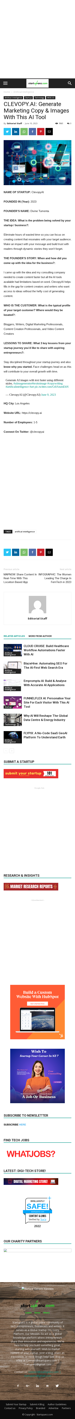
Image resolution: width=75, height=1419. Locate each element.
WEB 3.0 (50, 97)
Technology (39, 97)
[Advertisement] (37, 39)
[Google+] (27, 1386)
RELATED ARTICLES (14, 636)
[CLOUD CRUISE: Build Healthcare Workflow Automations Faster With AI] (13, 650)
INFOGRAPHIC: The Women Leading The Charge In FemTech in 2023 (54, 578)
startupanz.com (37, 1212)
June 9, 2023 (48, 394)
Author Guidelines (57, 1404)
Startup (28, 97)
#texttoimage (39, 383)
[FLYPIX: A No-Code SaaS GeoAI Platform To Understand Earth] (13, 737)
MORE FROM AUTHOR (40, 636)
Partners (66, 1408)
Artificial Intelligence (23, 91)
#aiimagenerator (22, 383)
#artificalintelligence (17, 386)
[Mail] (47, 1386)
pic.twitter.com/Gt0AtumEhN (52, 386)
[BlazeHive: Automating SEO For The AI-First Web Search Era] (13, 667)
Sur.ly (43, 1219)
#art (31, 386)
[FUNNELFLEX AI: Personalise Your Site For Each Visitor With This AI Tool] (13, 702)
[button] (70, 83)
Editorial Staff (14, 123)
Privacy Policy (26, 1408)
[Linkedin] (37, 1386)
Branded (40, 1408)
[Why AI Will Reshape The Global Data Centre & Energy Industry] (13, 720)
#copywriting (55, 383)
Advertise (53, 1408)
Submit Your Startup (16, 1404)
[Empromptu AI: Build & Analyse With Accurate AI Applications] (13, 685)
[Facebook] (17, 1386)
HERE (22, 1124)
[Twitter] (57, 1386)
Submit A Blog (37, 1404)
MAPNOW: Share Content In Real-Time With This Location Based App (20, 578)
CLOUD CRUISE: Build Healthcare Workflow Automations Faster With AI (46, 650)
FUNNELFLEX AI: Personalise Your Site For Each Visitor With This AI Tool (47, 702)
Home (7, 91)
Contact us (9, 1408)
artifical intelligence (25, 531)
